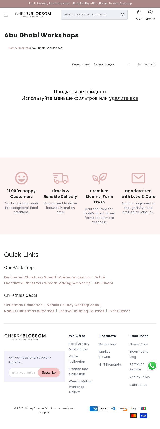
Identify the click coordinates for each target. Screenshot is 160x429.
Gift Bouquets (110, 364)
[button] (6, 14)
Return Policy (140, 377)
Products (24, 48)
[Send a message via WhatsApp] (152, 365)
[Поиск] (123, 14)
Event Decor (119, 311)
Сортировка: (81, 64)
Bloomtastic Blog (139, 354)
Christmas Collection (23, 305)
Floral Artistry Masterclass (79, 346)
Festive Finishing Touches (82, 311)
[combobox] (94, 14)
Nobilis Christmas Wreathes (29, 311)
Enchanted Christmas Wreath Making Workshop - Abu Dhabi (58, 283)
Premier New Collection (79, 371)
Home (12, 48)
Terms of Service (137, 366)
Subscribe (49, 372)
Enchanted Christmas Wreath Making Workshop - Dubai (54, 277)
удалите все (123, 98)
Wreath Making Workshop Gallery (80, 386)
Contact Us (138, 385)
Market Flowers (105, 354)
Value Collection (77, 359)
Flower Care (139, 344)
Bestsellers (107, 344)
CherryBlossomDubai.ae (40, 408)
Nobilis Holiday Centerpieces (73, 305)
